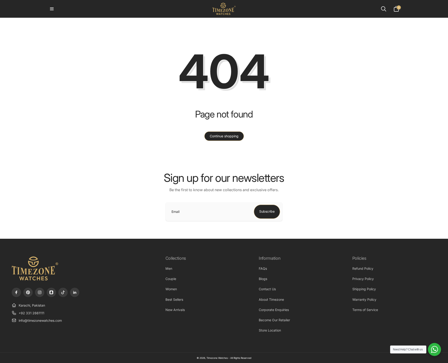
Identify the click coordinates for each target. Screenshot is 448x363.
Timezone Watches (217, 357)
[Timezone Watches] (35, 280)
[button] (52, 9)
